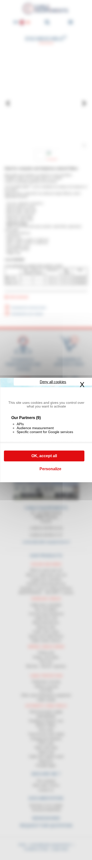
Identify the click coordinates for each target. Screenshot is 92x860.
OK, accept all (44, 456)
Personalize (50, 469)
